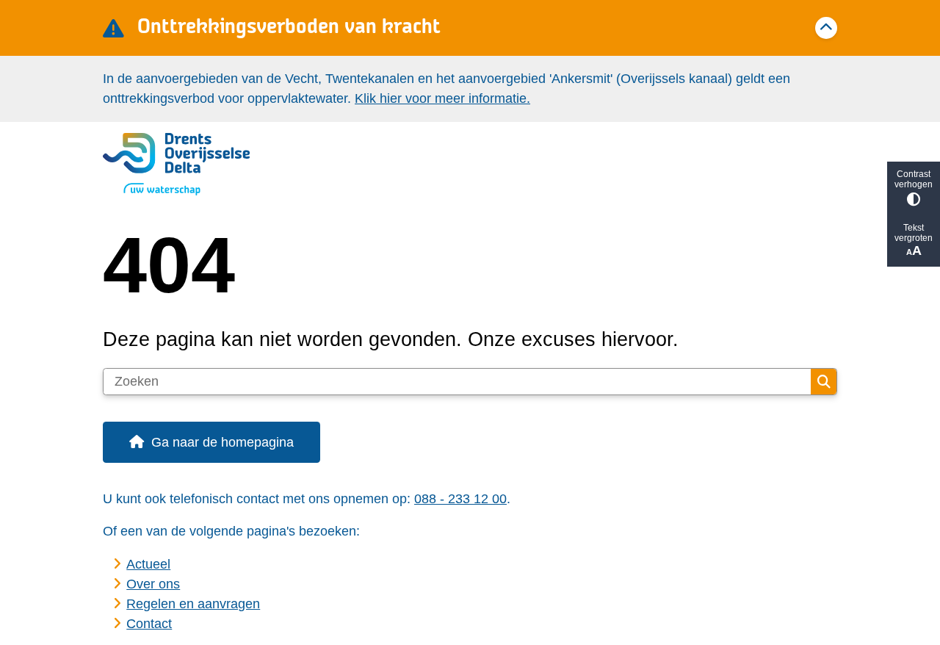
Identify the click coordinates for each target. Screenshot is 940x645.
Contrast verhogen (913, 179)
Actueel (148, 564)
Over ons (153, 584)
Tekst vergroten (913, 233)
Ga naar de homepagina (222, 442)
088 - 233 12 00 (460, 498)
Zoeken (823, 382)
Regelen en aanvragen (193, 604)
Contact (149, 623)
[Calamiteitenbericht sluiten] (826, 28)
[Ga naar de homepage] (463, 164)
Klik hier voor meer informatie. (442, 98)
